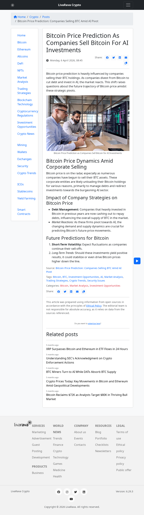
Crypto (34, 17)
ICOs (20, 184)
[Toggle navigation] (128, 4)
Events (78, 438)
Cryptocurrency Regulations (27, 113)
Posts (46, 17)
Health (57, 476)
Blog (98, 432)
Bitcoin (22, 42)
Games (57, 464)
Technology (60, 457)
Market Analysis (22, 80)
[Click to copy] (126, 63)
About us (80, 432)
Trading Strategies (24, 91)
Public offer (124, 470)
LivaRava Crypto (69, 5)
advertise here (94, 323)
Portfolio (101, 438)
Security (22, 166)
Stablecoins (25, 191)
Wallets (22, 152)
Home (22, 17)
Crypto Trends (26, 173)
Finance (58, 445)
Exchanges (24, 159)
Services (38, 426)
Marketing (39, 432)
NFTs (20, 70)
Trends (57, 438)
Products (39, 466)
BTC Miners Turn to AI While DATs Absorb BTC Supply (81, 372)
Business (38, 473)
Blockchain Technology (25, 102)
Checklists (102, 445)
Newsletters (103, 451)
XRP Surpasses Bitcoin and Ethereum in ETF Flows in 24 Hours (87, 349)
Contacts (80, 445)
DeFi (20, 63)
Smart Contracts (23, 212)
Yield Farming (26, 198)
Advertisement (41, 438)
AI (101, 276)
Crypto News (25, 134)
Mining (22, 145)
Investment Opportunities (26, 125)
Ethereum (24, 49)
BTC (65, 276)
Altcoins (22, 56)
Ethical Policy (93, 305)
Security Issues (96, 280)
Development (41, 457)
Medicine (59, 470)
